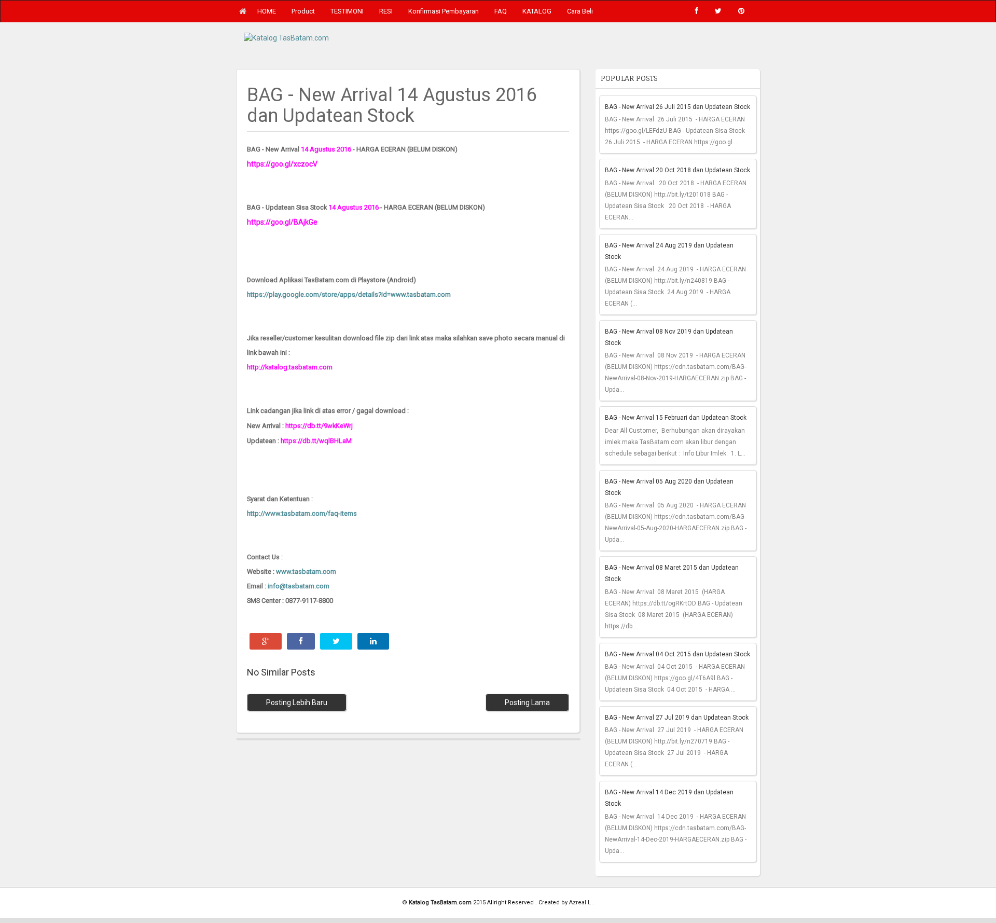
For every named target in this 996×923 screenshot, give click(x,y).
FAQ (500, 11)
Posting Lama (527, 702)
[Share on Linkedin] (373, 641)
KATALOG (536, 11)
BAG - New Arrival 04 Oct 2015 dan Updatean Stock (677, 654)
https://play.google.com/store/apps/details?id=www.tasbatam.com (349, 294)
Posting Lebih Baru (296, 702)
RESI (386, 11)
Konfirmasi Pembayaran (443, 11)
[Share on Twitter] (336, 641)
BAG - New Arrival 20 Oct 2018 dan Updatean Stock (677, 170)
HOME (266, 11)
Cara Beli (580, 11)
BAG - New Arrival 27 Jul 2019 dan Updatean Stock (677, 717)
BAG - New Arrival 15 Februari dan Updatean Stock (675, 417)
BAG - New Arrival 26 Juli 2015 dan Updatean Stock (677, 107)
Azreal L (580, 902)
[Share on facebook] (301, 641)
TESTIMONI (347, 11)
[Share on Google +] (266, 641)
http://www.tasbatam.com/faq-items (302, 513)
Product (303, 11)
